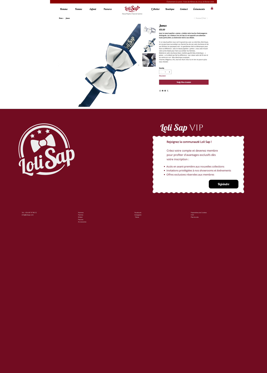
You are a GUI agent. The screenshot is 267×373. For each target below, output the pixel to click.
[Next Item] (138, 65)
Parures (80, 219)
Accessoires (82, 222)
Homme (81, 212)
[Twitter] (168, 91)
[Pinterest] (165, 91)
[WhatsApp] (160, 91)
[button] (212, 8)
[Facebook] (163, 91)
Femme (80, 215)
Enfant (80, 217)
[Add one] (169, 72)
